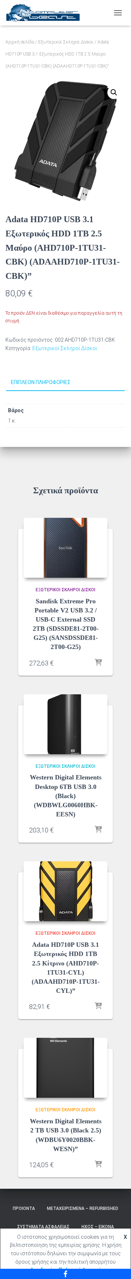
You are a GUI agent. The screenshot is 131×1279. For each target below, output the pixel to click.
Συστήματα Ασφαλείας (43, 1226)
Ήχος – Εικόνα (98, 1226)
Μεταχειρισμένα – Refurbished (82, 1208)
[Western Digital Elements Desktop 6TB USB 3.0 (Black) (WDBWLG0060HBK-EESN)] (65, 724)
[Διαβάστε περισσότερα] (98, 663)
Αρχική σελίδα (19, 42)
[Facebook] (65, 1274)
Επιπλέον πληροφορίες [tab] (41, 382)
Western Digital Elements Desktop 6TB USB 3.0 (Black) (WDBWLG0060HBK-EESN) (66, 796)
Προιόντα (24, 1208)
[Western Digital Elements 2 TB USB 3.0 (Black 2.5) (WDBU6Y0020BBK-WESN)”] (65, 1068)
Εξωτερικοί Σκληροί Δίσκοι (66, 42)
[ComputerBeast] (45, 13)
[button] (113, 92)
